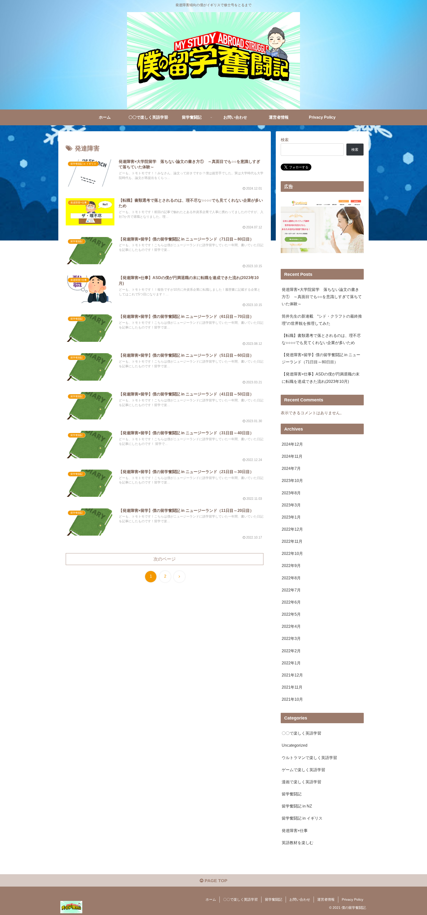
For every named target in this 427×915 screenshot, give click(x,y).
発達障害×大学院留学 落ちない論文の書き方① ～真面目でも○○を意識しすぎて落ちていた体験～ (322, 296)
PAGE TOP (215, 880)
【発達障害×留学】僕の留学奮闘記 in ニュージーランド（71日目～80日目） (321, 358)
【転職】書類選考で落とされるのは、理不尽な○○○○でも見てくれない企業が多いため (321, 339)
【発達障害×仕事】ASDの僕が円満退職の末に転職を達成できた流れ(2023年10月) (321, 377)
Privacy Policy (352, 899)
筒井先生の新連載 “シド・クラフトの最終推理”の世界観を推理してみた (322, 320)
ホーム (211, 899)
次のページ (164, 559)
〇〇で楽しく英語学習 (240, 899)
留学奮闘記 (273, 899)
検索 (285, 139)
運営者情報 (326, 899)
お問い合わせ (299, 899)
